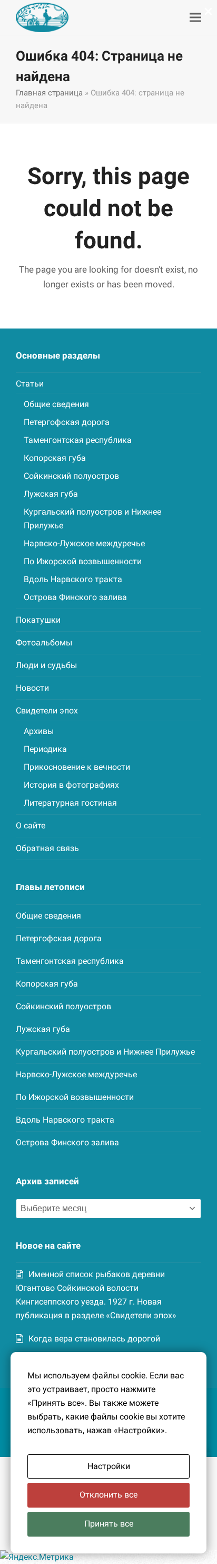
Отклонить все (108, 1495)
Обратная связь (47, 848)
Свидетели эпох (47, 711)
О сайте (30, 825)
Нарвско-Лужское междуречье (84, 543)
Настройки (108, 1466)
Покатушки (38, 620)
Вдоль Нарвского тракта (73, 579)
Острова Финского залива (75, 597)
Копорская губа (55, 458)
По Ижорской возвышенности (83, 561)
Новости (32, 688)
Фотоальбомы (44, 643)
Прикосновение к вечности (77, 767)
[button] (195, 17)
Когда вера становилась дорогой (94, 1339)
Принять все (108, 1524)
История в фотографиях (71, 785)
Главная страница (49, 93)
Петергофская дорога (67, 422)
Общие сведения (56, 404)
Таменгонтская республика (78, 440)
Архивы (39, 731)
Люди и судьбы (46, 665)
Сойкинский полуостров (71, 476)
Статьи (30, 384)
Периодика (45, 749)
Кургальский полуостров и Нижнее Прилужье (105, 1052)
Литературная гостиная (70, 803)
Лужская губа (51, 494)
